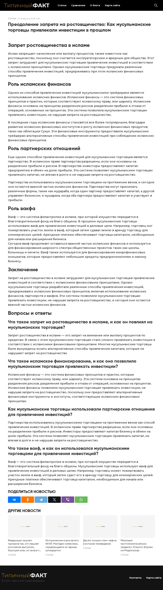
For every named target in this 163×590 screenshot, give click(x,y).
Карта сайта (112, 5)
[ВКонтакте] (14, 499)
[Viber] (67, 499)
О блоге (95, 5)
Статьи (62, 5)
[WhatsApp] (81, 499)
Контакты (135, 577)
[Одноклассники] (27, 499)
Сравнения (78, 5)
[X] (54, 499)
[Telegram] (41, 499)
